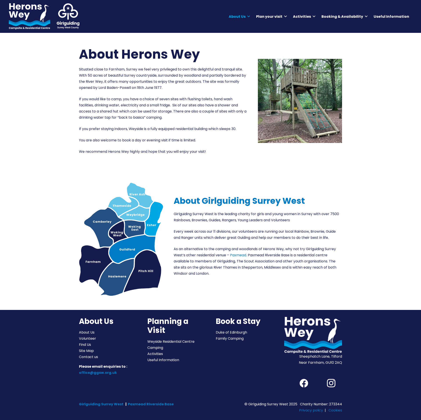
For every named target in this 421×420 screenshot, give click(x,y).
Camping (155, 347)
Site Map (86, 350)
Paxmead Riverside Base (151, 404)
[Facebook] (304, 383)
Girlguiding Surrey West (101, 404)
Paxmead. (238, 255)
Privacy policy (311, 410)
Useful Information (163, 359)
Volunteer (87, 338)
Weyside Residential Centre (170, 341)
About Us (87, 332)
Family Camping (230, 338)
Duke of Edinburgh (231, 332)
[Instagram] (331, 383)
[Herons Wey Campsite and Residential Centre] (29, 16)
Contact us (88, 356)
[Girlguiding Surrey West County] (67, 16)
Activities (155, 353)
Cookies (335, 410)
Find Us (85, 344)
